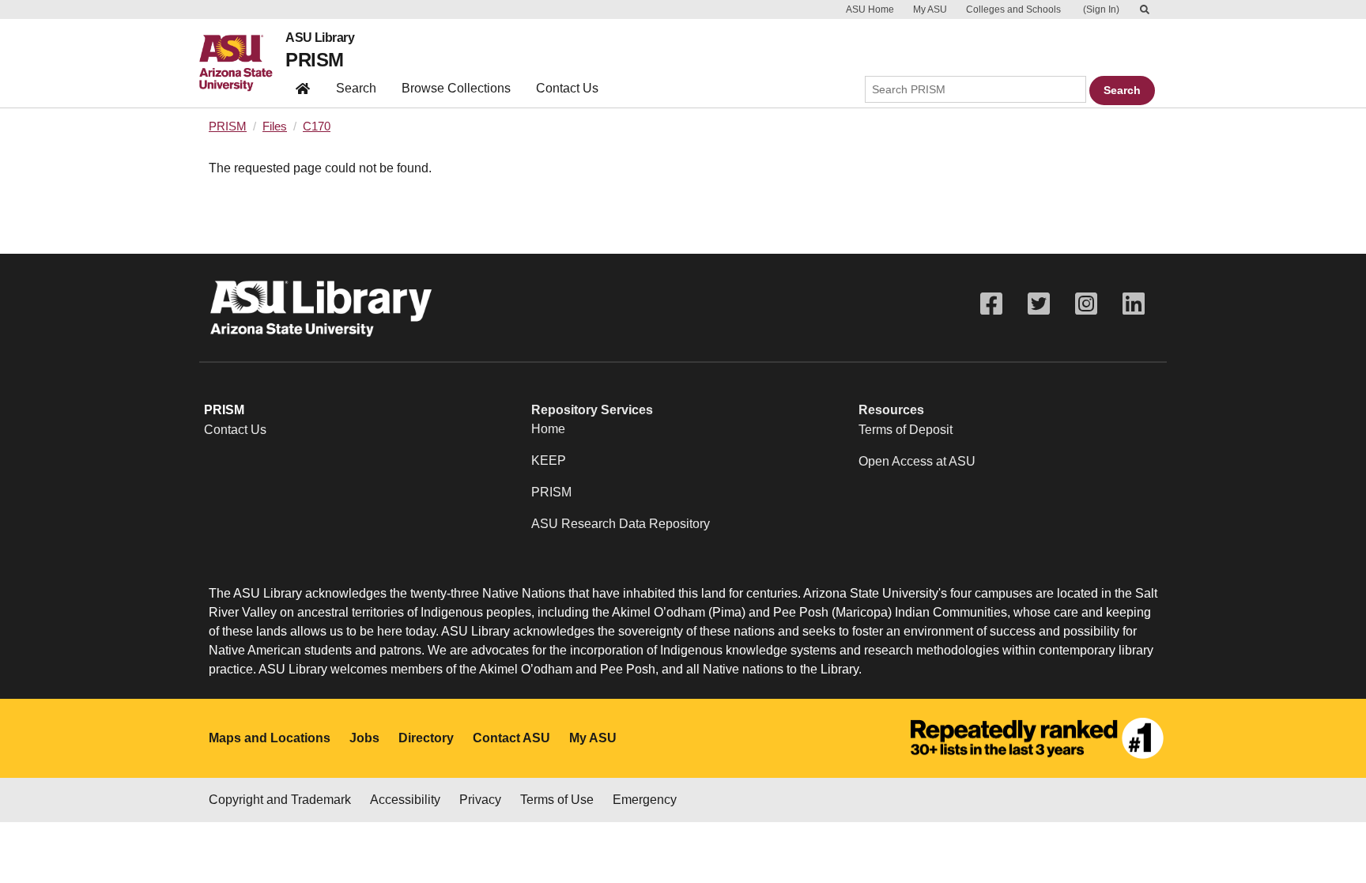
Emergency (645, 799)
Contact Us (567, 88)
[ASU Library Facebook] (991, 304)
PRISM (314, 59)
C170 (316, 126)
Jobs (364, 738)
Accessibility (405, 799)
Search (356, 88)
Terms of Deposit (905, 429)
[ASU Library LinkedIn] (1133, 304)
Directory (426, 738)
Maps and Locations (269, 738)
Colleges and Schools (1013, 9)
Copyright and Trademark (280, 799)
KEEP (548, 460)
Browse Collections (456, 88)
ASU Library (319, 38)
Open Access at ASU (916, 461)
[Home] (242, 63)
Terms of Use (557, 799)
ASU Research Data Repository (620, 523)
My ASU (930, 9)
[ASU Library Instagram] (1086, 304)
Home (548, 429)
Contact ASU (511, 738)
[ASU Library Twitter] (1038, 304)
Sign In (1101, 9)
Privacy (480, 799)
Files (274, 126)
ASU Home (870, 9)
